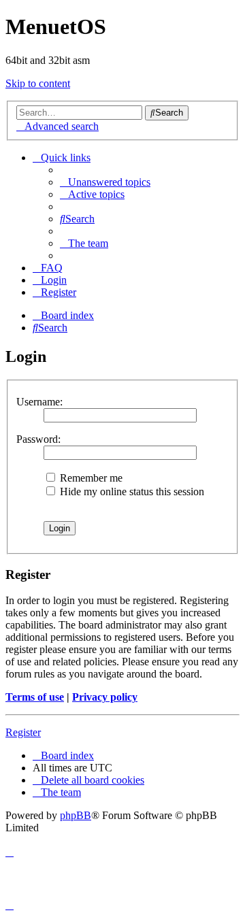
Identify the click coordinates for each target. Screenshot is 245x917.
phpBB (75, 815)
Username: (39, 401)
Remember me (89, 478)
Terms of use (34, 697)
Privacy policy (104, 697)
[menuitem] (105, 182)
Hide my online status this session (130, 491)
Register (23, 732)
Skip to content (37, 83)
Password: (38, 439)
